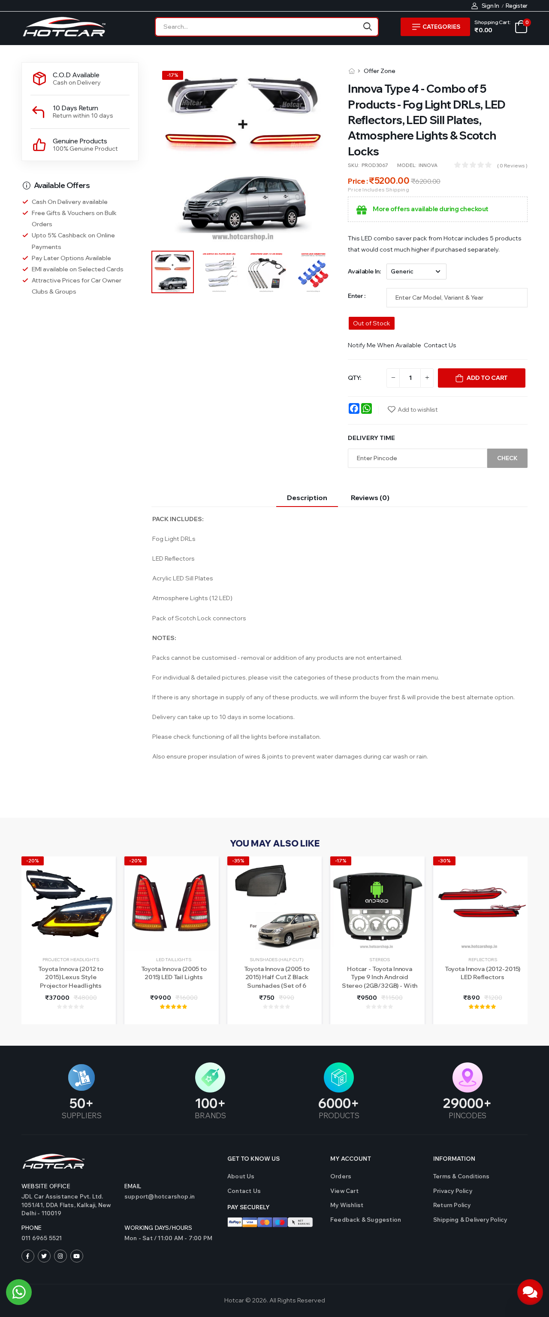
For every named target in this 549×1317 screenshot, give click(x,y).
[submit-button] (367, 27)
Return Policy (452, 1205)
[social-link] (27, 1256)
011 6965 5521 (41, 1238)
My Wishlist (346, 1205)
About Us (241, 1176)
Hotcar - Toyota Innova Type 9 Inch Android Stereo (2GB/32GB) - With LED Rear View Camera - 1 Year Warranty (380, 985)
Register (517, 5)
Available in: (364, 271)
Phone (31, 1227)
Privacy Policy (452, 1190)
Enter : (356, 296)
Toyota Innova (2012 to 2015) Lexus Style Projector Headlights (70, 977)
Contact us (244, 1190)
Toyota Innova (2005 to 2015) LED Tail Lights (174, 973)
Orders (340, 1176)
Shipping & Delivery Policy (470, 1219)
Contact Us (440, 345)
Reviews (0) (370, 497)
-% (172, 75)
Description (307, 497)
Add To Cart (487, 378)
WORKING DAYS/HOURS (158, 1227)
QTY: (354, 378)
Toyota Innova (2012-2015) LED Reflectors (483, 973)
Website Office (45, 1186)
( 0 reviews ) (512, 165)
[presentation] (521, 940)
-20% (32, 861)
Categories (441, 26)
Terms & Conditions (461, 1176)
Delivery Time (371, 438)
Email (132, 1186)
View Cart (344, 1190)
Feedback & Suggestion (365, 1219)
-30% (444, 861)
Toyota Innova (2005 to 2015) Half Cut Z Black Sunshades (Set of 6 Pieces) (277, 981)
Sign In (490, 5)
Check (507, 458)
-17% (341, 861)
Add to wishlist (417, 409)
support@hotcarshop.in (159, 1196)
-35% (238, 861)
